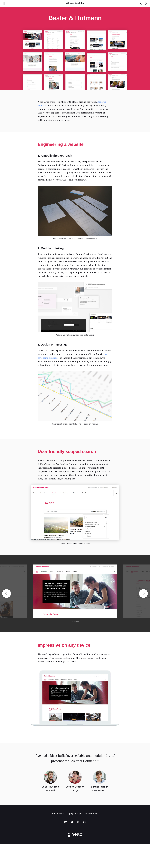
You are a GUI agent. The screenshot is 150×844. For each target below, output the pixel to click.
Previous (6, 593)
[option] (75, 593)
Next (143, 593)
